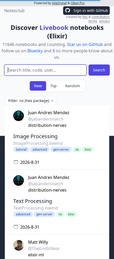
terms (93, 21)
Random (72, 85)
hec (85, 17)
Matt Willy (38, 242)
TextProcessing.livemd (35, 208)
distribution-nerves (47, 125)
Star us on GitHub (85, 44)
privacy (104, 21)
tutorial (21, 149)
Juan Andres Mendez (48, 112)
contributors (101, 17)
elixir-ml (36, 255)
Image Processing (35, 136)
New (38, 85)
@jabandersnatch (45, 119)
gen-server (61, 149)
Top (53, 85)
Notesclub (14, 10)
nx (77, 149)
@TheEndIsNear (44, 248)
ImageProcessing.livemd (38, 143)
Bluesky (35, 51)
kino (88, 149)
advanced (40, 149)
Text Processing (32, 201)
